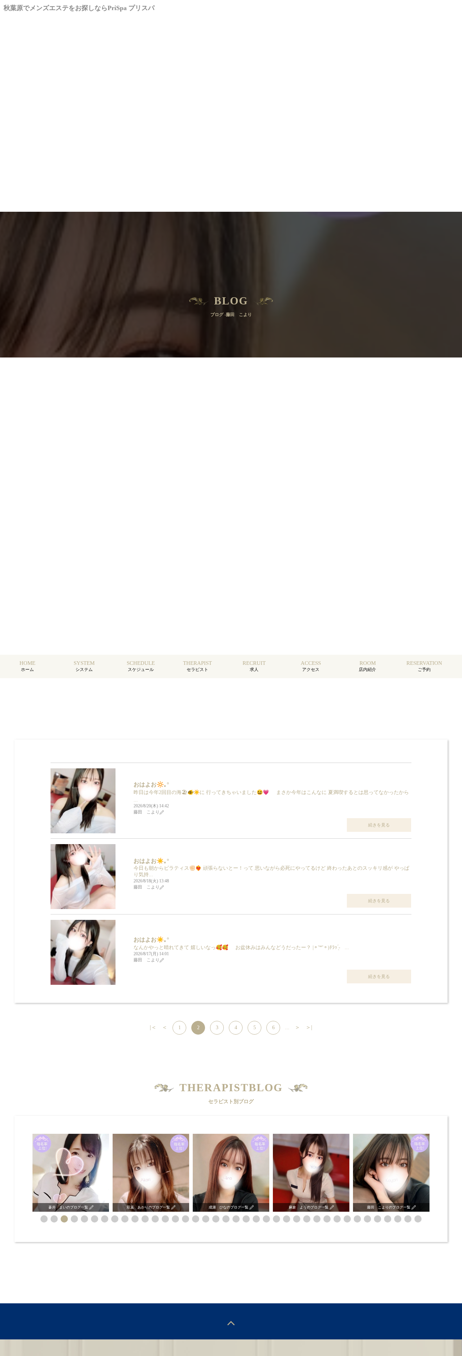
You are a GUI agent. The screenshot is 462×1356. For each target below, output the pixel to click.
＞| (308, 1027)
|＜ (153, 1027)
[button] (44, 1219)
